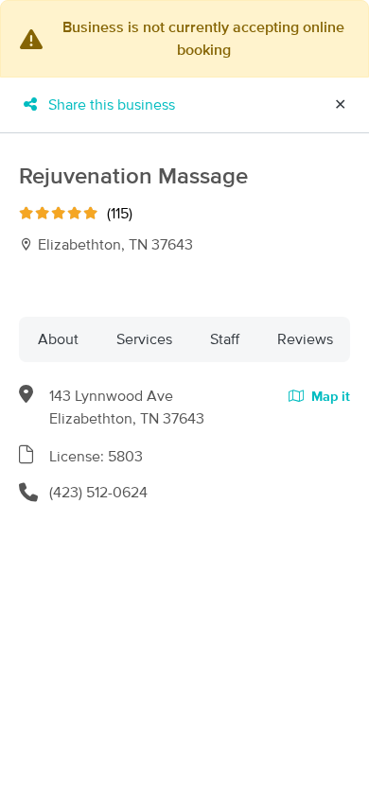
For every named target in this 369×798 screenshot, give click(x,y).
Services (144, 339)
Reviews (305, 339)
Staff (224, 339)
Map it (329, 397)
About (58, 339)
